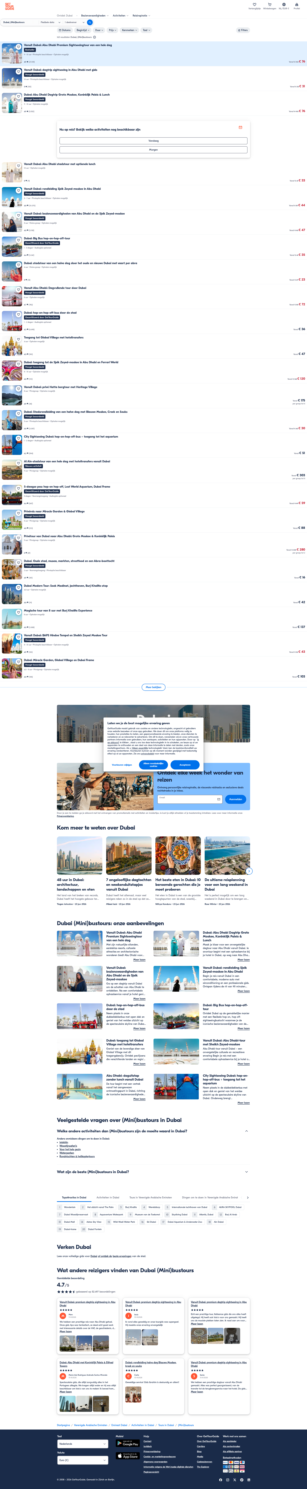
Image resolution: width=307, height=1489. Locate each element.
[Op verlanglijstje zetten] (18, 47)
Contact (147, 1441)
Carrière (201, 1446)
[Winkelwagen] (269, 4)
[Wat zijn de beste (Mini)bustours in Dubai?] (246, 1171)
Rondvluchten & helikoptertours (77, 1156)
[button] (153, 53)
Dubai (94, 1256)
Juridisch (148, 1446)
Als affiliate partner (232, 1451)
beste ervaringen (122, 1256)
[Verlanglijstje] (254, 4)
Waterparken (66, 1153)
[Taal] (284, 4)
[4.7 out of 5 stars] (66, 1292)
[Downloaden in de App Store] (128, 1456)
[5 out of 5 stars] (88, 1310)
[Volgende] (249, 871)
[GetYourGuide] (9, 6)
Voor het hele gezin (70, 1149)
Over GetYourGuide (206, 1441)
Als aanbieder (229, 1441)
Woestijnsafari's (68, 1145)
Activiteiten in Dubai (142, 1425)
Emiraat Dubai (119, 1425)
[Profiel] (296, 4)
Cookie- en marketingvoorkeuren (160, 1456)
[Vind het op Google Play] (128, 1443)
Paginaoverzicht (151, 1472)
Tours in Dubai (166, 1425)
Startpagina (63, 1425)
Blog (199, 1451)
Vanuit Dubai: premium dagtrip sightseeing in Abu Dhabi (87, 1304)
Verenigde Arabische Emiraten (90, 1425)
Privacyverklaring (65, 816)
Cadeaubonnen (204, 1461)
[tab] (74, 1197)
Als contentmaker (231, 1446)
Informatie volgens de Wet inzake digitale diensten (168, 1466)
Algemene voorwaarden (155, 1461)
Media (200, 1456)
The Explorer (203, 1466)
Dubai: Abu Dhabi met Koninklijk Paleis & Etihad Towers (86, 1364)
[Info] (94, 37)
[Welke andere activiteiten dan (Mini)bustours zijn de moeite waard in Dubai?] (246, 1131)
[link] (153, 53)
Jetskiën (63, 1142)
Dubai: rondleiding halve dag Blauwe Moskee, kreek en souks (151, 1364)
